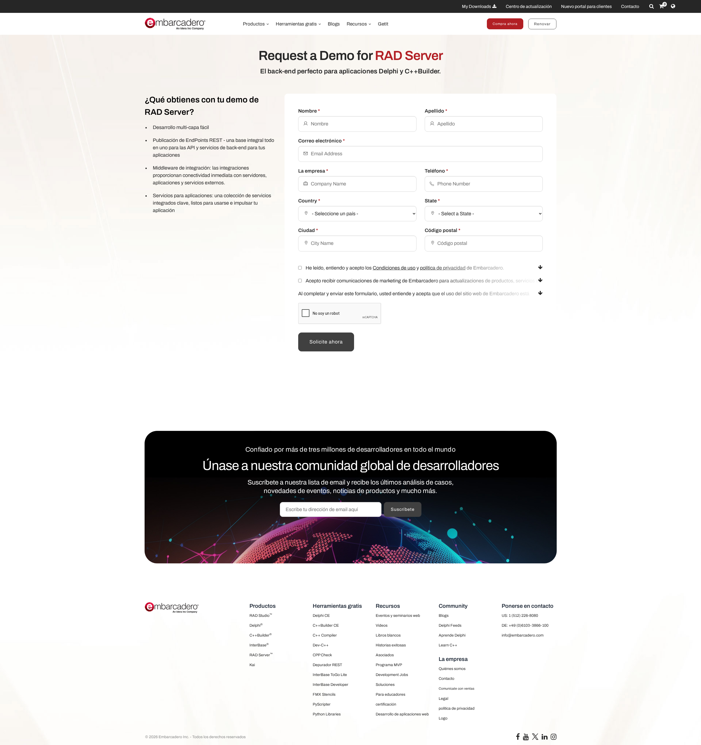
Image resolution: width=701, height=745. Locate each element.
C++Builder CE (326, 625)
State (432, 201)
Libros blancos (388, 635)
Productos (254, 24)
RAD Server (261, 654)
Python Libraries (327, 714)
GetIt (383, 24)
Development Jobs (392, 675)
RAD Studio (260, 615)
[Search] (651, 6)
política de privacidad (443, 268)
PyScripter (322, 704)
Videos (381, 625)
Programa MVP (389, 665)
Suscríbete (403, 509)
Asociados (385, 655)
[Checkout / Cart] (661, 6)
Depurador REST (327, 665)
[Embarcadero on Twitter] (535, 737)
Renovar (542, 24)
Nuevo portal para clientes (586, 6)
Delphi (256, 625)
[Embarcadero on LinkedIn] (544, 738)
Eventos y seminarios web (398, 616)
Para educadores (390, 694)
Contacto (630, 6)
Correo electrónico (321, 141)
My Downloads (477, 6)
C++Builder (260, 635)
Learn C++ (448, 645)
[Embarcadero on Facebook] (518, 738)
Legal (443, 699)
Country (309, 201)
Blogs (334, 24)
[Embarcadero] (175, 23)
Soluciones (385, 685)
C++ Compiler (325, 635)
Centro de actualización (529, 6)
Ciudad (308, 230)
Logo (443, 718)
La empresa (313, 171)
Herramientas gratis (297, 24)
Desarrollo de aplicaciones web (402, 714)
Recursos (357, 24)
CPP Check (322, 655)
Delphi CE (321, 616)
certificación (386, 704)
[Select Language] (673, 6)
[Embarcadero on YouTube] (526, 738)
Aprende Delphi (452, 635)
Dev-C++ (321, 645)
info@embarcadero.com (523, 635)
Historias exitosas (391, 645)
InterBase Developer (330, 685)
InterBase (259, 645)
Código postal (442, 230)
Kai (252, 665)
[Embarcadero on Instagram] (553, 738)
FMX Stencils (324, 694)
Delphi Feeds (450, 625)
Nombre (309, 111)
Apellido (436, 111)
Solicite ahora (326, 342)
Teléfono (436, 171)
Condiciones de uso (394, 268)
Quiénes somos (452, 669)
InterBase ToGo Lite (330, 675)
